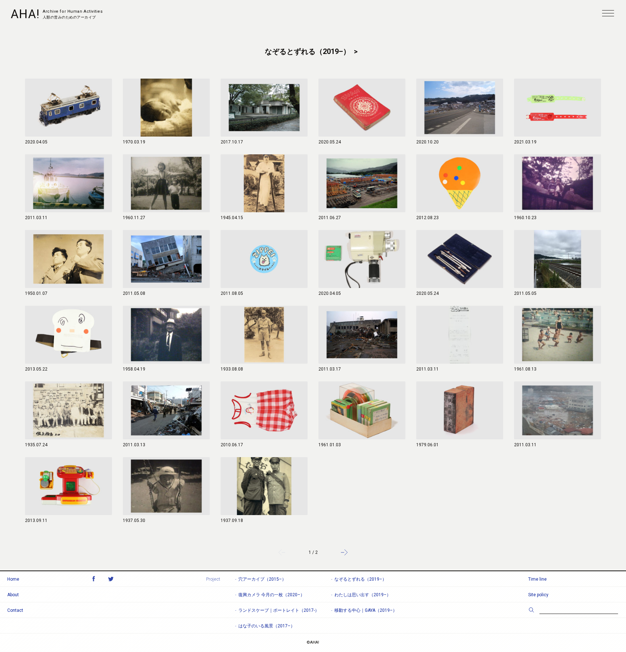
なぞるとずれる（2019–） (360, 579)
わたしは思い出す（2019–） (362, 594)
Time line (537, 579)
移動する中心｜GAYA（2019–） (365, 610)
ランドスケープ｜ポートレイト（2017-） (278, 610)
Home (13, 579)
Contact (15, 610)
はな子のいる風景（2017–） (266, 625)
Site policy (538, 594)
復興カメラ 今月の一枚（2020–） (271, 594)
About (13, 594)
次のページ (344, 552)
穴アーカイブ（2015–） (262, 579)
